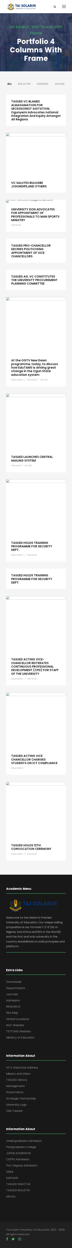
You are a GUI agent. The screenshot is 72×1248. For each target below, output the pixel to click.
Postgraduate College (21, 1147)
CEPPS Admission (17, 1159)
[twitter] (13, 1239)
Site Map (12, 1013)
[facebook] (7, 1239)
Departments (15, 988)
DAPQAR (12, 1178)
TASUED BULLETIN (18, 1190)
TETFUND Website (18, 1031)
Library (11, 1196)
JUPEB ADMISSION (18, 1153)
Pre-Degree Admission (21, 1165)
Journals (12, 994)
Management (15, 1086)
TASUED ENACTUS (18, 1184)
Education (17, 379)
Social (60, 84)
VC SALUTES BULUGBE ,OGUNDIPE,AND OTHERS (29, 184)
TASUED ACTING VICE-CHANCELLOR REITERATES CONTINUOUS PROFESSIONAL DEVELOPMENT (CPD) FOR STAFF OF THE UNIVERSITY (35, 666)
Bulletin (24, 84)
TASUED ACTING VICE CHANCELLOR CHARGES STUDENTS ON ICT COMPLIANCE (34, 759)
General (43, 84)
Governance (14, 1092)
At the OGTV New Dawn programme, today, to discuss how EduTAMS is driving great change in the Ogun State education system (34, 367)
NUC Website (15, 1025)
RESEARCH (13, 1007)
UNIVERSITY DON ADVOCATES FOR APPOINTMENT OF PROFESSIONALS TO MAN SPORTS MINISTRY (35, 214)
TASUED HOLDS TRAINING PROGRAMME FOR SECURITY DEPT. (31, 546)
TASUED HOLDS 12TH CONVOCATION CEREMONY (31, 847)
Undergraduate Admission (24, 1141)
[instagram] (19, 1239)
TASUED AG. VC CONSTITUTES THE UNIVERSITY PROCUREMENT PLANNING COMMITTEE (34, 280)
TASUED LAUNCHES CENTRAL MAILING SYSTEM (32, 458)
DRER (9, 1172)
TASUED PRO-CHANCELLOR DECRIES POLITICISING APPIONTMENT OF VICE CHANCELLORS (31, 250)
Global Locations (17, 1019)
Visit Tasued (14, 1111)
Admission (13, 1000)
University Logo (16, 1105)
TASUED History (16, 1080)
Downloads (13, 982)
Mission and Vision (18, 1074)
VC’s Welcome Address (22, 1068)
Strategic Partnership (21, 1098)
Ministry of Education (20, 1037)
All (9, 84)
